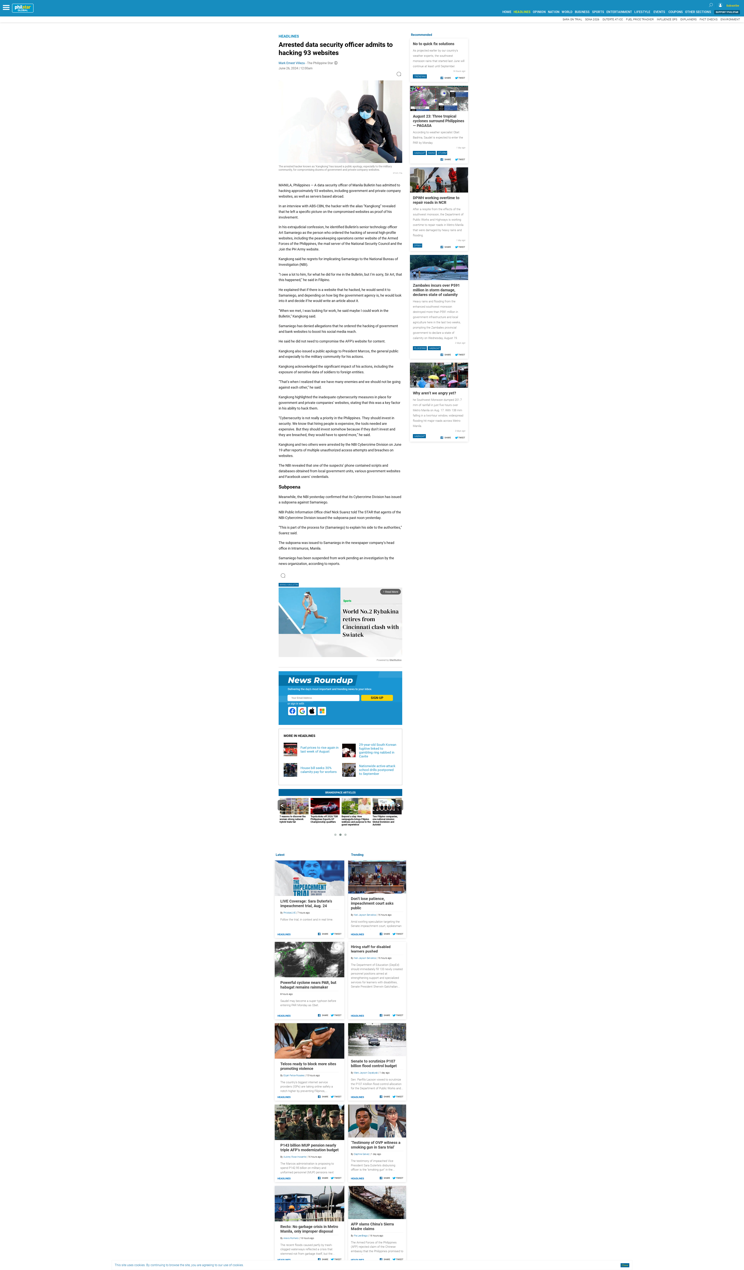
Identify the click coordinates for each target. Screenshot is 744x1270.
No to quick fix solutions (433, 43)
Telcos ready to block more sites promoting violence (308, 1066)
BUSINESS (582, 12)
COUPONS (675, 12)
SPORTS (598, 12)
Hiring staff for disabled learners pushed (371, 949)
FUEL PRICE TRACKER (640, 19)
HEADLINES (522, 12)
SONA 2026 (592, 19)
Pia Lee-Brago (361, 1235)
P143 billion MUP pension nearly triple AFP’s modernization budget (309, 1147)
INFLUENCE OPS (667, 19)
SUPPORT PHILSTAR (727, 12)
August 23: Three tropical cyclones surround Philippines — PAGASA (438, 121)
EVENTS (659, 12)
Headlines (289, 36)
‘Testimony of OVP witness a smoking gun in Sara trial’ (375, 1145)
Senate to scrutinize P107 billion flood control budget (374, 1063)
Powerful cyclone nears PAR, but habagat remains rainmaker (308, 984)
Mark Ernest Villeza (292, 63)
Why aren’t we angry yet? (434, 393)
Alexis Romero (291, 1238)
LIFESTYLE (642, 12)
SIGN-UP (377, 698)
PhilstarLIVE (289, 912)
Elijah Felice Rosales (293, 1075)
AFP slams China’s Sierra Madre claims (372, 1226)
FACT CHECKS (708, 19)
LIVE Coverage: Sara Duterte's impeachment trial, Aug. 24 (306, 903)
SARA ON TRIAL (572, 19)
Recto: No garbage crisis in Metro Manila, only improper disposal (309, 1229)
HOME (506, 12)
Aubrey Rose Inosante (294, 1157)
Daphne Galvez (361, 1154)
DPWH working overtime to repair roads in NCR (436, 200)
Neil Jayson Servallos (365, 915)
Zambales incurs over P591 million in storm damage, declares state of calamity (436, 290)
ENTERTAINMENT (619, 12)
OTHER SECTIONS (698, 12)
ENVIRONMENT (730, 19)
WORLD (567, 12)
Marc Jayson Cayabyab (366, 1072)
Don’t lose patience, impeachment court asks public (372, 903)
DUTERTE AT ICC (613, 19)
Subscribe (732, 5)
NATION (554, 12)
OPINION (539, 12)
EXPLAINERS (688, 19)
